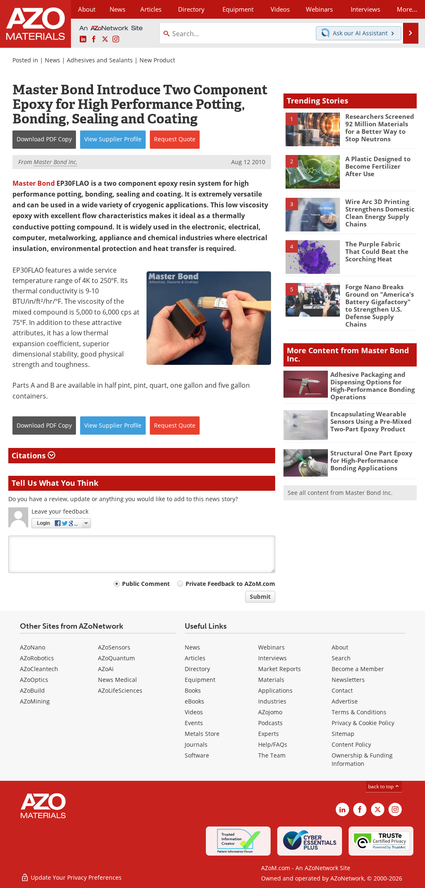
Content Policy (351, 744)
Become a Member (358, 669)
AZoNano (32, 647)
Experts (268, 734)
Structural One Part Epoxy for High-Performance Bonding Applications (371, 460)
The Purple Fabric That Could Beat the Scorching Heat (376, 251)
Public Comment (146, 584)
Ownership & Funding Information (362, 759)
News (52, 60)
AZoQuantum (116, 658)
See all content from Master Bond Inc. (340, 493)
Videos (194, 712)
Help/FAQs (272, 744)
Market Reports (279, 669)
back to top (381, 786)
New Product (157, 60)
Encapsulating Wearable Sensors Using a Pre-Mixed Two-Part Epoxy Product (371, 421)
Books (193, 690)
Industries (272, 701)
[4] (313, 256)
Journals (196, 744)
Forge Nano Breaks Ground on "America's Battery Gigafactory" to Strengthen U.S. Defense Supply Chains (379, 305)
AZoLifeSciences (120, 690)
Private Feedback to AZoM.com (230, 584)
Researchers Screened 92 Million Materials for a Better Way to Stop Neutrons (379, 127)
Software (197, 755)
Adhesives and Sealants (100, 60)
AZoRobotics (37, 658)
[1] (313, 129)
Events (194, 723)
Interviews (272, 658)
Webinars (271, 647)
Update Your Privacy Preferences (75, 877)
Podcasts (270, 723)
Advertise (345, 701)
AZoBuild (32, 690)
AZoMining (35, 701)
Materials (271, 680)
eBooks (194, 701)
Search (341, 658)
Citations (30, 455)
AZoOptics (34, 680)
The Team (272, 755)
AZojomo (270, 712)
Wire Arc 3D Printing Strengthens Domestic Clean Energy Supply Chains (380, 212)
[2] (313, 171)
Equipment (200, 680)
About (340, 647)
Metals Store (202, 734)
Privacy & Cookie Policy (363, 723)
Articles (195, 658)
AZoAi (106, 669)
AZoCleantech (39, 669)
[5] (313, 299)
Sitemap (343, 734)
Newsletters (348, 680)
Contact (342, 690)
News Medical (117, 680)
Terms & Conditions (359, 712)
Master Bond (33, 183)
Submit (260, 596)
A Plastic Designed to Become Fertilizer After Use (377, 166)
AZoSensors (114, 647)
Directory (191, 9)
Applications (275, 690)
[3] (313, 214)
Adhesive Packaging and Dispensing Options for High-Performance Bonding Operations (372, 385)
